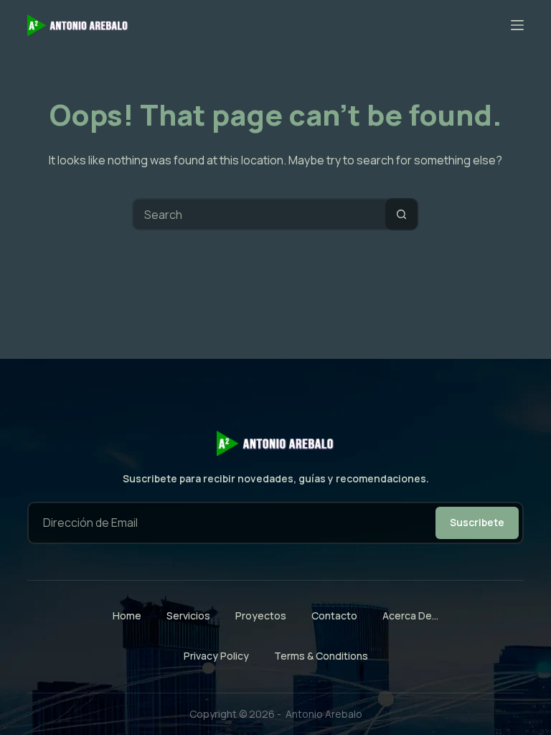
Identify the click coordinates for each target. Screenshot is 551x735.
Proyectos (260, 615)
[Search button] (401, 214)
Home (127, 615)
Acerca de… (410, 615)
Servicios (188, 615)
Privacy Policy (216, 656)
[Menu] (517, 25)
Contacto (334, 615)
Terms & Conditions (321, 656)
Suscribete (477, 522)
